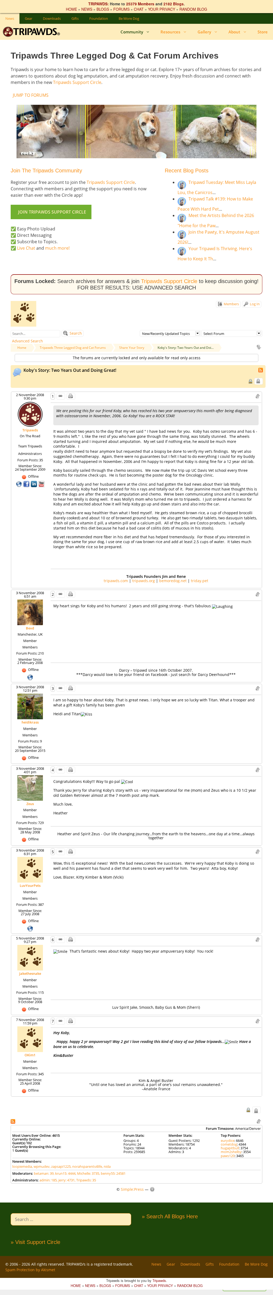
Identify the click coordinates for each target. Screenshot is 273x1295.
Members (231, 303)
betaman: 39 (44, 1173)
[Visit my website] (19, 483)
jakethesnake (30, 973)
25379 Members (140, 3)
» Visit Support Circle (35, 1242)
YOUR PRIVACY (161, 9)
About (234, 31)
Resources (170, 31)
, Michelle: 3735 (87, 1173)
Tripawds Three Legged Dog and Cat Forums (73, 347)
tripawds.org (143, 580)
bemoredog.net (173, 580)
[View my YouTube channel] (41, 483)
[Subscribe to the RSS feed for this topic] (261, 369)
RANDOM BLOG (193, 9)
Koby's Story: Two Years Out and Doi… (186, 347)
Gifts (75, 18)
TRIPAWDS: (98, 3)
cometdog (229, 1144)
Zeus (30, 803)
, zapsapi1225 (60, 1166)
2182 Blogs (173, 3)
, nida (106, 1166)
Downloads (52, 18)
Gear (28, 18)
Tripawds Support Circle (77, 82)
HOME (71, 9)
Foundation (98, 18)
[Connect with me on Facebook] (27, 483)
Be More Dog (129, 18)
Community (132, 31)
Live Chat (26, 248)
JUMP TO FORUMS (31, 95)
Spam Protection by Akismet (30, 1269)
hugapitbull (230, 1148)
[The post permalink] (61, 396)
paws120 (228, 1155)
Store (263, 31)
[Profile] (30, 414)
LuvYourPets (30, 885)
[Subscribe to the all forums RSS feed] (13, 1121)
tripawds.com (116, 580)
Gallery (204, 31)
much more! (57, 248)
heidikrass (30, 722)
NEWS (86, 9)
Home (21, 347)
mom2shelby (231, 1151)
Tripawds (30, 430)
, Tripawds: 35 (85, 1180)
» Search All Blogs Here (170, 1216)
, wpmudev (41, 1166)
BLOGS (103, 9)
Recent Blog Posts (186, 170)
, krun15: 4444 (64, 1173)
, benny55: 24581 (112, 1173)
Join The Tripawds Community (46, 170)
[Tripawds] (33, 32)
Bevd (30, 628)
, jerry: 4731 (66, 1180)
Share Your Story (131, 347)
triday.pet (199, 580)
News (9, 18)
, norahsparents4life (86, 1166)
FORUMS (121, 9)
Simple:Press (132, 1189)
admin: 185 (48, 1180)
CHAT (139, 9)
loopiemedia (22, 1166)
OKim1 (30, 1055)
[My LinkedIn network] (34, 483)
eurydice (227, 1140)
